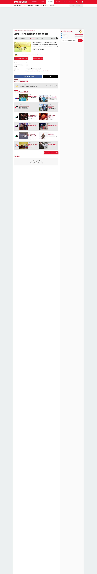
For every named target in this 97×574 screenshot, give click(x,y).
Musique (52, 5)
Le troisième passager (52, 107)
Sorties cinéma (44, 5)
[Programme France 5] (16, 136)
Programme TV (17, 5)
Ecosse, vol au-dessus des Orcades (32, 136)
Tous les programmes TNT (51, 152)
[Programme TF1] (16, 98)
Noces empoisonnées (24, 107)
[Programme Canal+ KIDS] (16, 55)
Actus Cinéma (65, 37)
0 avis (41, 54)
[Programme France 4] (16, 126)
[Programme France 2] (16, 107)
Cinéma (36, 5)
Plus (70, 1)
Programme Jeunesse (31, 71)
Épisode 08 (51, 38)
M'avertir (21, 58)
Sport (42, 1)
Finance (58, 1)
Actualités (34, 1)
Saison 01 (32, 38)
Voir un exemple (79, 34)
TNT (24, 5)
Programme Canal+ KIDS (43, 71)
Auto (64, 1)
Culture (50, 1)
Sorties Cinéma (66, 36)
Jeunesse (28, 30)
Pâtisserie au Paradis (32, 97)
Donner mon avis (38, 58)
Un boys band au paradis (52, 97)
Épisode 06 (21, 38)
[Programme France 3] (16, 117)
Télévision (64, 34)
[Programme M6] (16, 145)
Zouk (33, 30)
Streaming (30, 5)
